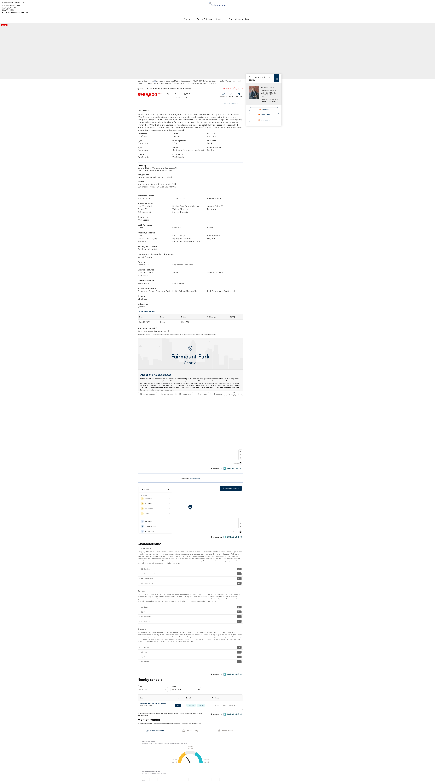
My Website (265, 120)
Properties (189, 20)
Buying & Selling (205, 20)
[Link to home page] (217, 5)
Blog (248, 20)
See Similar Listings (231, 103)
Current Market (236, 19)
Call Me (265, 109)
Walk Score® (195, 478)
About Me (221, 20)
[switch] (223, 96)
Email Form (265, 114)
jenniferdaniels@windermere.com (15, 12)
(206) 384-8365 (7, 10)
